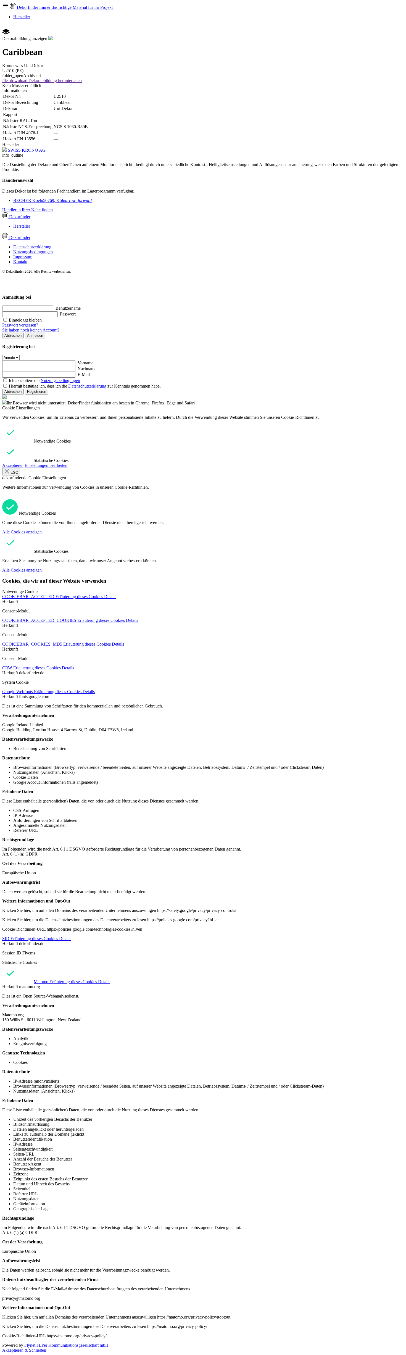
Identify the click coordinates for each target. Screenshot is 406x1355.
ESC (13, 472)
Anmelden (35, 335)
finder (19, 216)
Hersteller (21, 16)
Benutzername (68, 308)
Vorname (85, 363)
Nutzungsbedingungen (33, 251)
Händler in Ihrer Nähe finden (27, 209)
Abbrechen (13, 335)
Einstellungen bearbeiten (46, 465)
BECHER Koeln (52, 200)
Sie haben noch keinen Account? (30, 330)
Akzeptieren (12, 465)
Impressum (22, 256)
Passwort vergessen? (20, 325)
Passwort (68, 314)
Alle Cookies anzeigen (22, 532)
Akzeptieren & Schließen (24, 1350)
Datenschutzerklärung (32, 246)
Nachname (87, 368)
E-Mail (84, 374)
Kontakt (20, 261)
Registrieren (36, 392)
